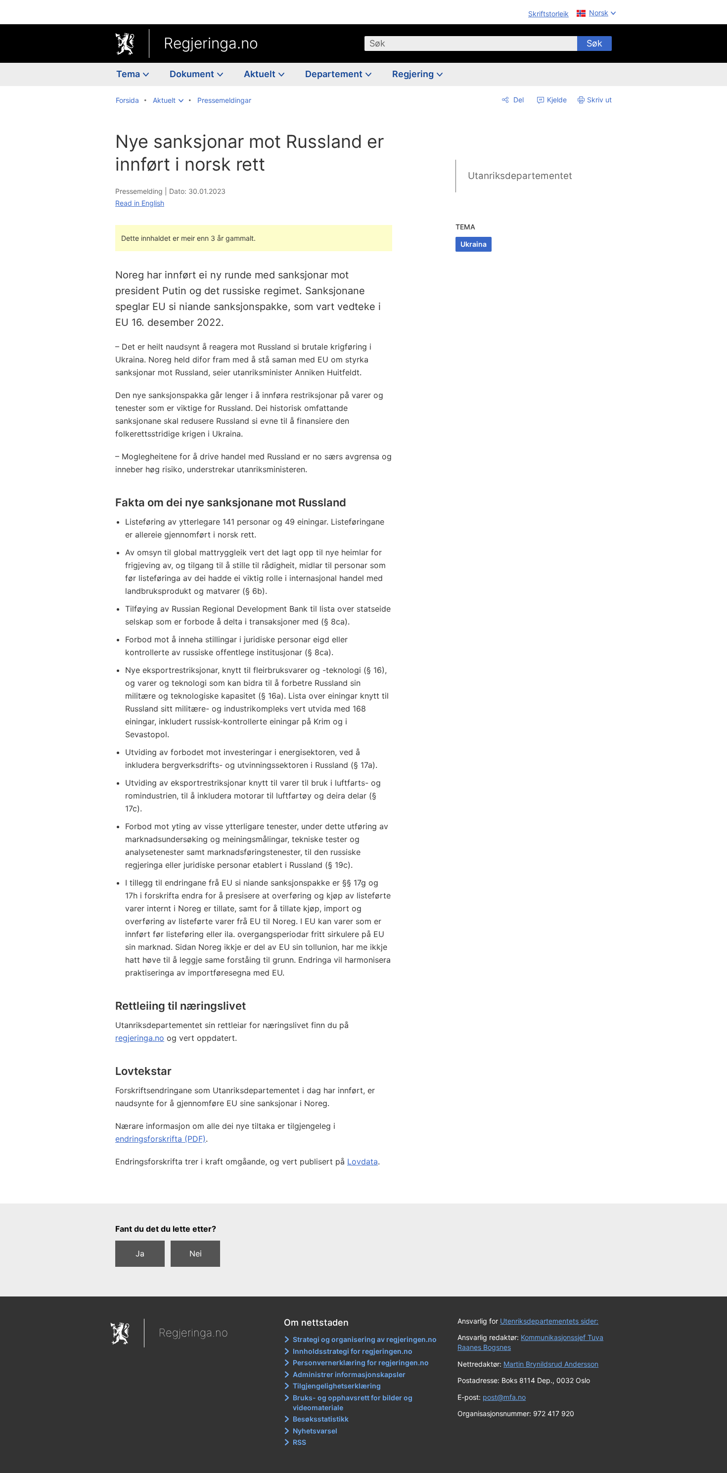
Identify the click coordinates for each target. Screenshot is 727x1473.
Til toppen (258, 1189)
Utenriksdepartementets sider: (549, 1321)
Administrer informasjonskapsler (349, 1374)
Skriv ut (599, 99)
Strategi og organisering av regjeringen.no (365, 1339)
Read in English (139, 203)
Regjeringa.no (211, 43)
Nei (195, 1253)
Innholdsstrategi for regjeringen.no (352, 1351)
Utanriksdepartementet (520, 175)
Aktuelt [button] (260, 74)
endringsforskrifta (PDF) (160, 1139)
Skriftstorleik (548, 13)
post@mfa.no (504, 1397)
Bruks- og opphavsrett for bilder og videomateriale (352, 1402)
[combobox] (470, 43)
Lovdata (362, 1161)
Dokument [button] (193, 74)
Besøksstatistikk (321, 1419)
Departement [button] (334, 74)
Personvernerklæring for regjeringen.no (361, 1362)
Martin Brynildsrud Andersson (550, 1364)
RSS (299, 1442)
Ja (140, 1253)
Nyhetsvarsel (315, 1431)
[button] (168, 100)
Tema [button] (129, 74)
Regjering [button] (414, 74)
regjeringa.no (139, 1038)
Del (517, 99)
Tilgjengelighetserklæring (337, 1386)
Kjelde (556, 99)
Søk (594, 43)
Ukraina (473, 244)
